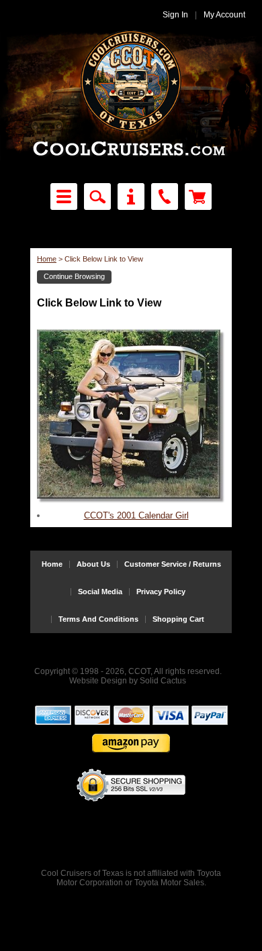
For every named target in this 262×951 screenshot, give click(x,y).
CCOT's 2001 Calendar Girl (136, 515)
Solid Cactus (163, 680)
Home (46, 259)
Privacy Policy (160, 592)
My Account (224, 14)
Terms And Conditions (98, 619)
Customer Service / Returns (172, 564)
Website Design (98, 680)
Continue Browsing (74, 276)
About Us (93, 564)
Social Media (100, 592)
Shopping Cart (178, 619)
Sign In (175, 14)
